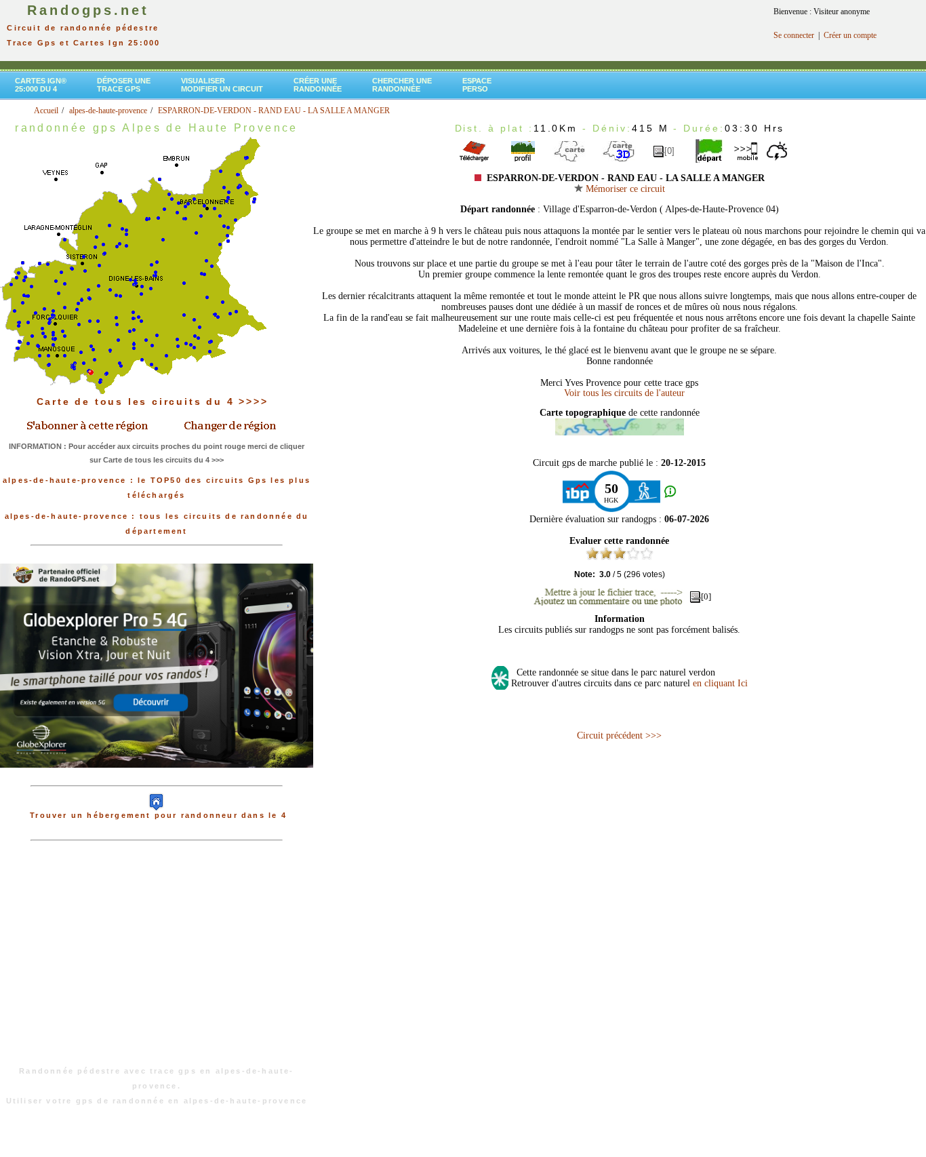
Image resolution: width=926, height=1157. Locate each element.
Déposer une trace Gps (123, 85)
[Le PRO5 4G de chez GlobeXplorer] (156, 778)
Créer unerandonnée (318, 85)
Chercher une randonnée (402, 85)
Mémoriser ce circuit (624, 189)
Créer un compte (850, 35)
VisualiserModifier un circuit (222, 85)
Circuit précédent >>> (619, 735)
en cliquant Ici (720, 683)
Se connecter (793, 35)
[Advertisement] (156, 960)
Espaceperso (476, 85)
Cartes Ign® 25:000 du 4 (40, 85)
